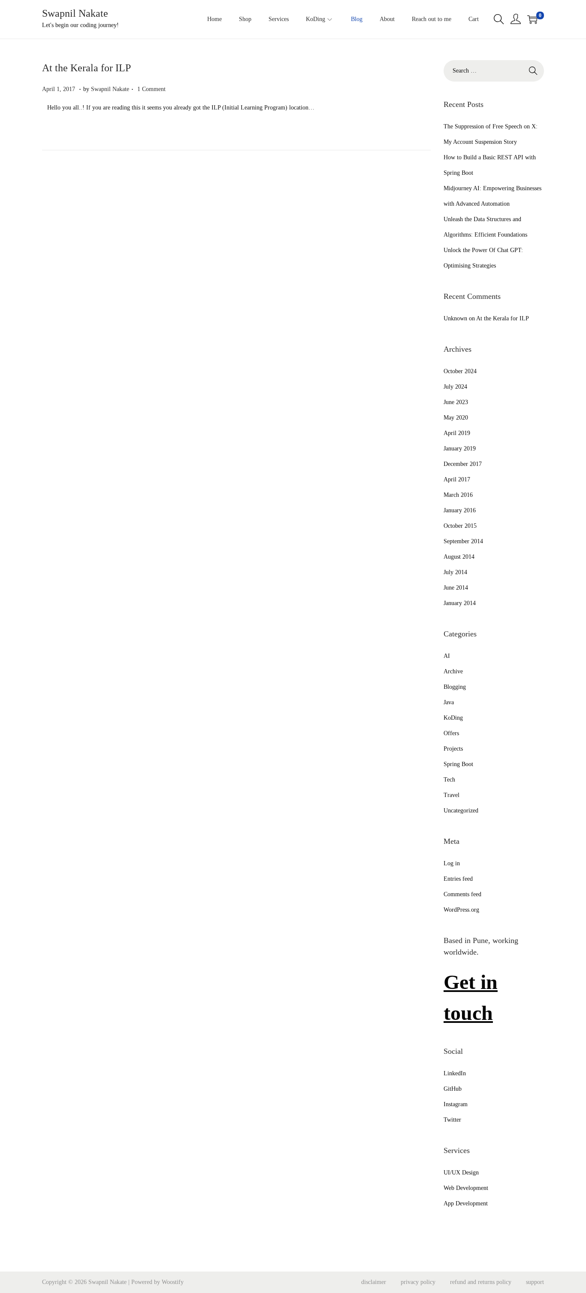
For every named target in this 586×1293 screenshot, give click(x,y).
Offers (451, 733)
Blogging (455, 687)
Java (449, 702)
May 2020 (456, 417)
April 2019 (457, 433)
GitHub (453, 1089)
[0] (532, 19)
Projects (453, 748)
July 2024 (455, 386)
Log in (452, 863)
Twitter (452, 1120)
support (535, 1282)
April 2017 (457, 479)
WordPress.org (461, 910)
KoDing (453, 718)
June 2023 (456, 402)
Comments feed (462, 894)
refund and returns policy (480, 1282)
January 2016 (460, 510)
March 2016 (458, 495)
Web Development (466, 1188)
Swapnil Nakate (75, 13)
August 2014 (459, 557)
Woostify (173, 1282)
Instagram (456, 1104)
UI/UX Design (461, 1172)
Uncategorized (461, 810)
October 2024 (460, 371)
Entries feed (458, 879)
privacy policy (418, 1282)
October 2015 (460, 526)
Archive (453, 671)
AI (447, 656)
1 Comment (151, 89)
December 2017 (463, 464)
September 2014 (463, 541)
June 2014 (456, 587)
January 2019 (460, 448)
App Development (466, 1203)
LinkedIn (455, 1073)
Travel (451, 795)
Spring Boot (458, 764)
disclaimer (373, 1282)
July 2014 (455, 572)
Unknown (455, 318)
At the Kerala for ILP (86, 67)
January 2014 (460, 603)
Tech (449, 779)
